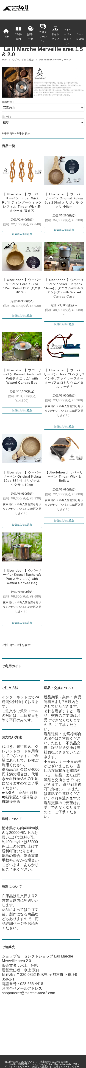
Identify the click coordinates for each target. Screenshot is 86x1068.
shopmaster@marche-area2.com (28, 993)
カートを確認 (80, 36)
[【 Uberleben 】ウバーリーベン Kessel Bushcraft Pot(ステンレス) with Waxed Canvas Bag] (22, 547)
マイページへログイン (67, 36)
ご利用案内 (18, 36)
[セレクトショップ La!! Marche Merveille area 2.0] (15, 10)
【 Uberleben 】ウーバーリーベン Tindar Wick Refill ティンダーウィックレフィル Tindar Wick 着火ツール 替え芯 (22, 202)
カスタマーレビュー (43, 36)
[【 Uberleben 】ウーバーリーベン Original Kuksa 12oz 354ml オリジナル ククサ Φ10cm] (22, 448)
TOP (6, 36)
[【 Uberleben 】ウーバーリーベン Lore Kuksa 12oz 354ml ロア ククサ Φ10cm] (22, 256)
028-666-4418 (31, 984)
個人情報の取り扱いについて (19, 1061)
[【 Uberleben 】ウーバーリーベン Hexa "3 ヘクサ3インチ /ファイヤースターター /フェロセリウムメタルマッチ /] (64, 346)
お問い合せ (30, 36)
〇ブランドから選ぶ (23, 59)
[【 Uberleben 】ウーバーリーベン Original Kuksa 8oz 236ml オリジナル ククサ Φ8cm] (64, 170)
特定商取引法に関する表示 (54, 1061)
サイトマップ (55, 36)
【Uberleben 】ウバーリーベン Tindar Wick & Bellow (64, 476)
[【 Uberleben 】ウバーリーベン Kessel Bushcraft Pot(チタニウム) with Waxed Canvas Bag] (22, 346)
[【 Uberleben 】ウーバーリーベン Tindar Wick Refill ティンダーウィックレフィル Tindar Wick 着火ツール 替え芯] (22, 170)
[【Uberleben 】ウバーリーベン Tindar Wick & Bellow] (64, 448)
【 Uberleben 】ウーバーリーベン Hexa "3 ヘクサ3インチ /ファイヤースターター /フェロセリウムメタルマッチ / (64, 378)
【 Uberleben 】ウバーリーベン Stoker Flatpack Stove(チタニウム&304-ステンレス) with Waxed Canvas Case (64, 288)
